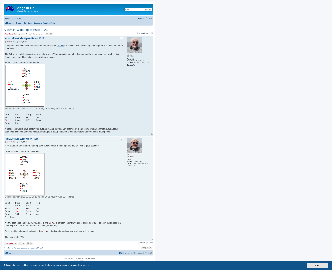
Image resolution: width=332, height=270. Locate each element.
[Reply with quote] (121, 38)
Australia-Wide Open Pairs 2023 (26, 29)
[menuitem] (19, 18)
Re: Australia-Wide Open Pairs (22, 139)
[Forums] (9, 8)
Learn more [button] (83, 265)
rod (128, 54)
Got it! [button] (317, 265)
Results (60, 46)
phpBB (71, 258)
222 (133, 59)
